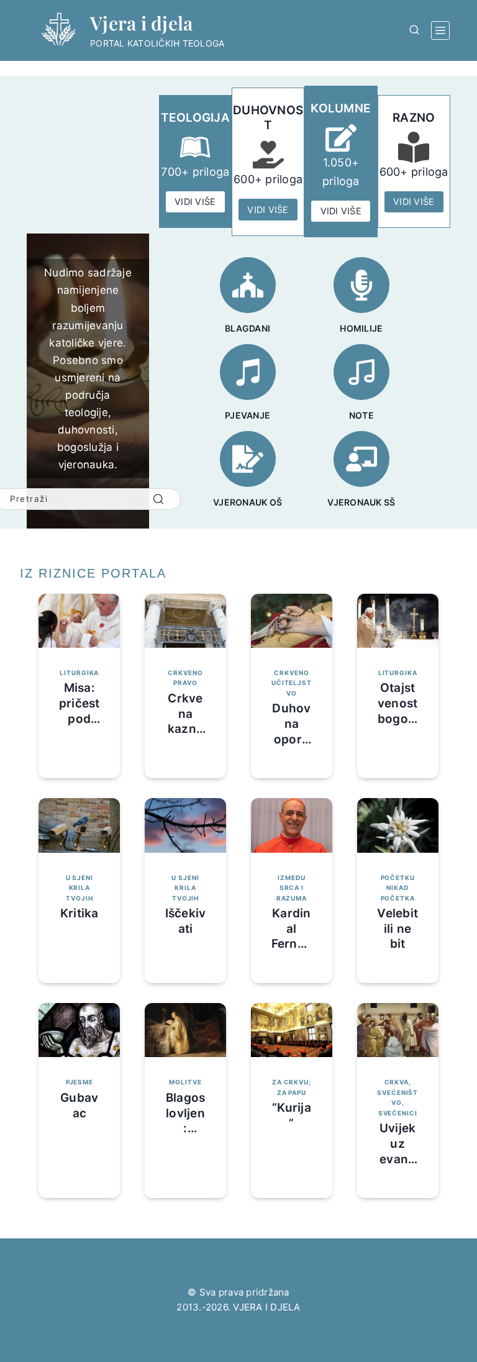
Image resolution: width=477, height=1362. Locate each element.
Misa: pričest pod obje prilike (79, 718)
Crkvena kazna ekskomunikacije (185, 736)
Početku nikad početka (398, 888)
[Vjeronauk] (248, 459)
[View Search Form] (414, 30)
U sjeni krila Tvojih (79, 888)
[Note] (361, 372)
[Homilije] (361, 285)
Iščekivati (185, 921)
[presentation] (79, 621)
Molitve (185, 1082)
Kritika (79, 913)
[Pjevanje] (248, 372)
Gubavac (79, 1105)
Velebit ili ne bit (397, 928)
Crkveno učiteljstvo (291, 683)
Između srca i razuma (291, 888)
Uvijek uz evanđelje (397, 1151)
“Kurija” (291, 1115)
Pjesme (79, 1082)
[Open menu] (440, 30)
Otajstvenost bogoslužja (398, 711)
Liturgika (79, 672)
